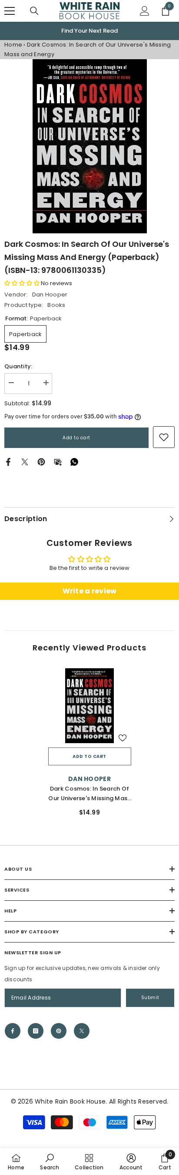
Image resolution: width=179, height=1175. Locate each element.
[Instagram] (35, 1031)
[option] (89, 31)
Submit (150, 997)
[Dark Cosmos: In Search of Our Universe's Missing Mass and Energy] (89, 705)
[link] (164, 437)
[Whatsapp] (74, 462)
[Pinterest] (41, 462)
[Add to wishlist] (122, 737)
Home (13, 44)
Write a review (90, 591)
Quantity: (18, 366)
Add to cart (76, 437)
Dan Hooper (50, 294)
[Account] (144, 11)
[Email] (58, 462)
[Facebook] (8, 462)
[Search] (34, 11)
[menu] (9, 11)
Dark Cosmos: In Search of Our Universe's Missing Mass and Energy (89, 793)
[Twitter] (25, 462)
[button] (22, 283)
